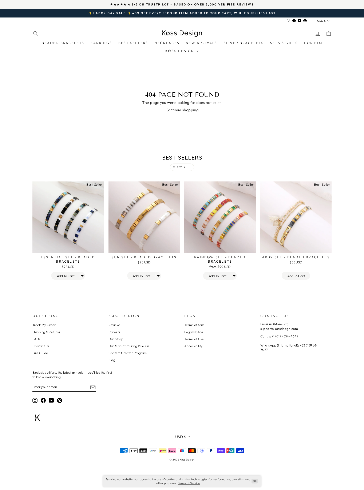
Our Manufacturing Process (128, 346)
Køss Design (180, 51)
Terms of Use (193, 339)
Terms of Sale (194, 325)
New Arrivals (201, 43)
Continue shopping (182, 109)
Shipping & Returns (46, 332)
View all (182, 167)
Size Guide (40, 353)
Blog (111, 360)
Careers (114, 332)
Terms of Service (189, 483)
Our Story (115, 339)
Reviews (114, 325)
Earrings (101, 43)
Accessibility (193, 346)
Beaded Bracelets (63, 43)
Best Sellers (133, 43)
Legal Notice (193, 332)
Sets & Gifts (284, 43)
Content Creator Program (127, 353)
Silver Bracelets (244, 43)
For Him (313, 43)
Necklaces (166, 43)
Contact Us (40, 346)
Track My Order (44, 325)
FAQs (36, 339)
